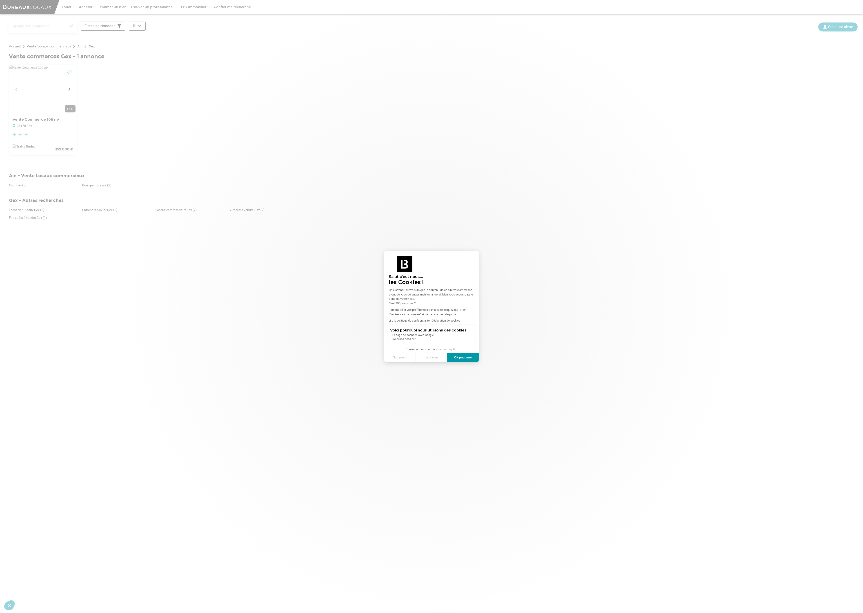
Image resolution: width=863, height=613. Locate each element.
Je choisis (431, 357)
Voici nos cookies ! (404, 339)
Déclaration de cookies (446, 320)
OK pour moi (463, 357)
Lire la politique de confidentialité (409, 320)
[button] (9, 605)
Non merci (400, 357)
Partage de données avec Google (413, 335)
